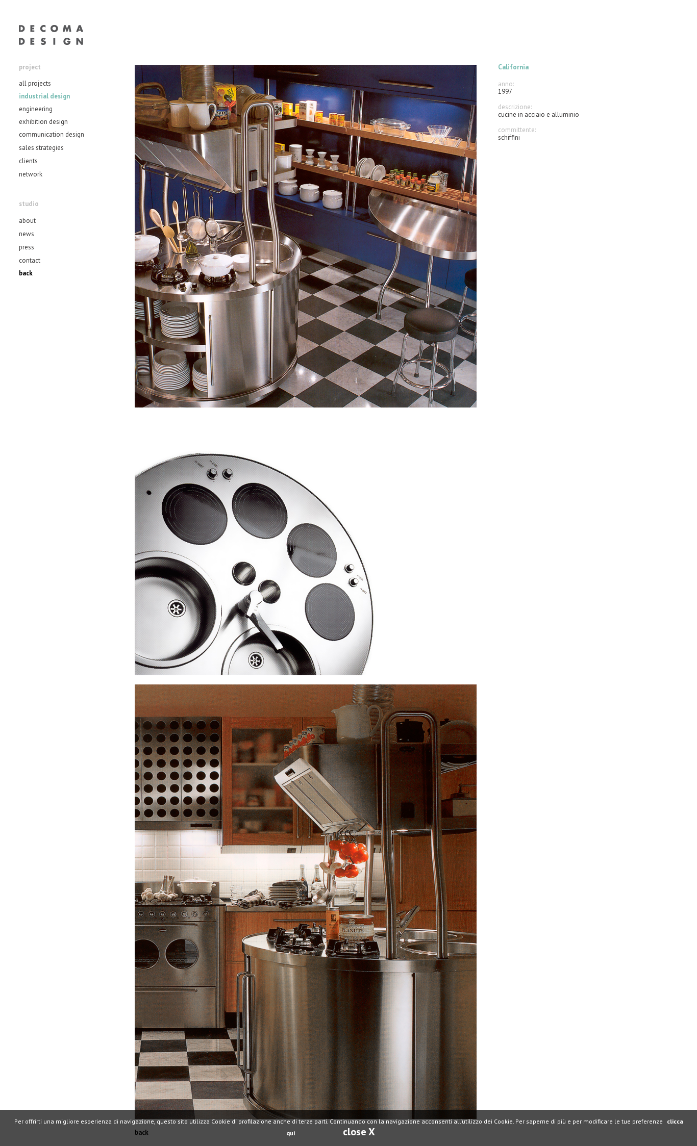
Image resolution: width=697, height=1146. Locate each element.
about (27, 220)
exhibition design (43, 121)
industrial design (44, 96)
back (26, 273)
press (26, 247)
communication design (51, 134)
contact (29, 260)
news (26, 234)
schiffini (509, 137)
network (30, 174)
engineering (36, 109)
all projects (35, 83)
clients (28, 161)
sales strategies (41, 147)
